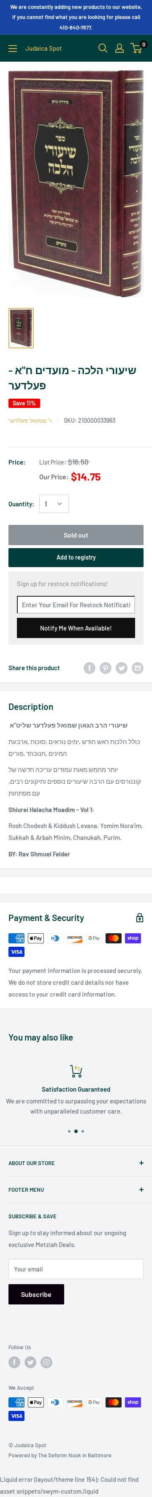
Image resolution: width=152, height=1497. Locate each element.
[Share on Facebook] (89, 667)
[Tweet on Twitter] (122, 667)
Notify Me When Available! (76, 628)
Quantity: (21, 504)
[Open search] (103, 48)
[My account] (119, 48)
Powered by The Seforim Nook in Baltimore (59, 1455)
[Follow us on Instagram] (46, 1362)
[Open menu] (12, 48)
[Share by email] (138, 667)
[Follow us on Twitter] (30, 1362)
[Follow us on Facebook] (14, 1362)
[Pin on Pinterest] (105, 667)
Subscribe (36, 1294)
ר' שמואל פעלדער (30, 420)
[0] (136, 48)
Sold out (76, 535)
